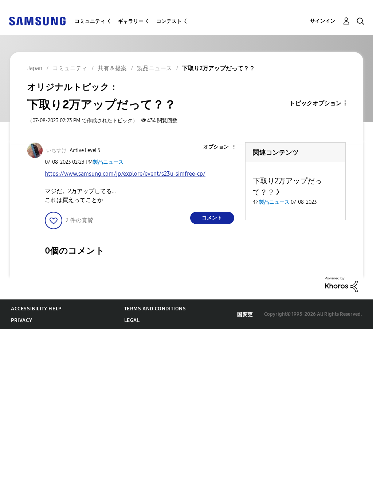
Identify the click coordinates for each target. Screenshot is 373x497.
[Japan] (37, 20)
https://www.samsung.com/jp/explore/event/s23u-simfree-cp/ (125, 173)
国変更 (245, 314)
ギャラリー (131, 21)
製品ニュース (108, 162)
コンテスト (169, 21)
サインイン (322, 21)
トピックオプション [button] (315, 103)
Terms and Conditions (155, 309)
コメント (212, 218)
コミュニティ (90, 21)
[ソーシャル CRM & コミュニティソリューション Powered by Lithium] (341, 284)
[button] (221, 147)
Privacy (21, 320)
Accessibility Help (36, 309)
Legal (132, 320)
